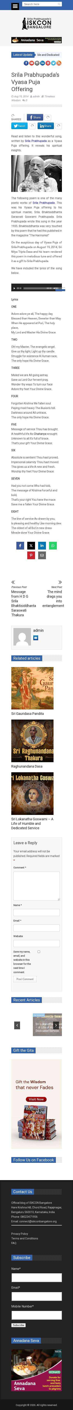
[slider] (58, 289)
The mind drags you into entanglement (52, 597)
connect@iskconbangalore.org (38, 1221)
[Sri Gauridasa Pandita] (33, 688)
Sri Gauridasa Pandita (27, 714)
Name (17, 905)
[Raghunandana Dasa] (33, 741)
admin (36, 96)
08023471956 (29, 1216)
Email (17, 920)
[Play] (14, 288)
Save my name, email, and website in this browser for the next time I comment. (22, 962)
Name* (16, 1269)
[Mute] (54, 288)
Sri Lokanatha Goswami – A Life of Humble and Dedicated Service (32, 823)
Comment (19, 867)
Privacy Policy (19, 1233)
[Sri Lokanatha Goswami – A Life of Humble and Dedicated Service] (33, 793)
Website (18, 936)
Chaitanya (40, 433)
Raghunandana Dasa (26, 766)
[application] (36, 287)
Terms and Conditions (24, 1238)
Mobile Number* (22, 1306)
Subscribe (18, 1325)
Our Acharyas (19, 1011)
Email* (15, 1287)
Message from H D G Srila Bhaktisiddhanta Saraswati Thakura (21, 601)
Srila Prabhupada (36, 140)
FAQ (13, 1243)
